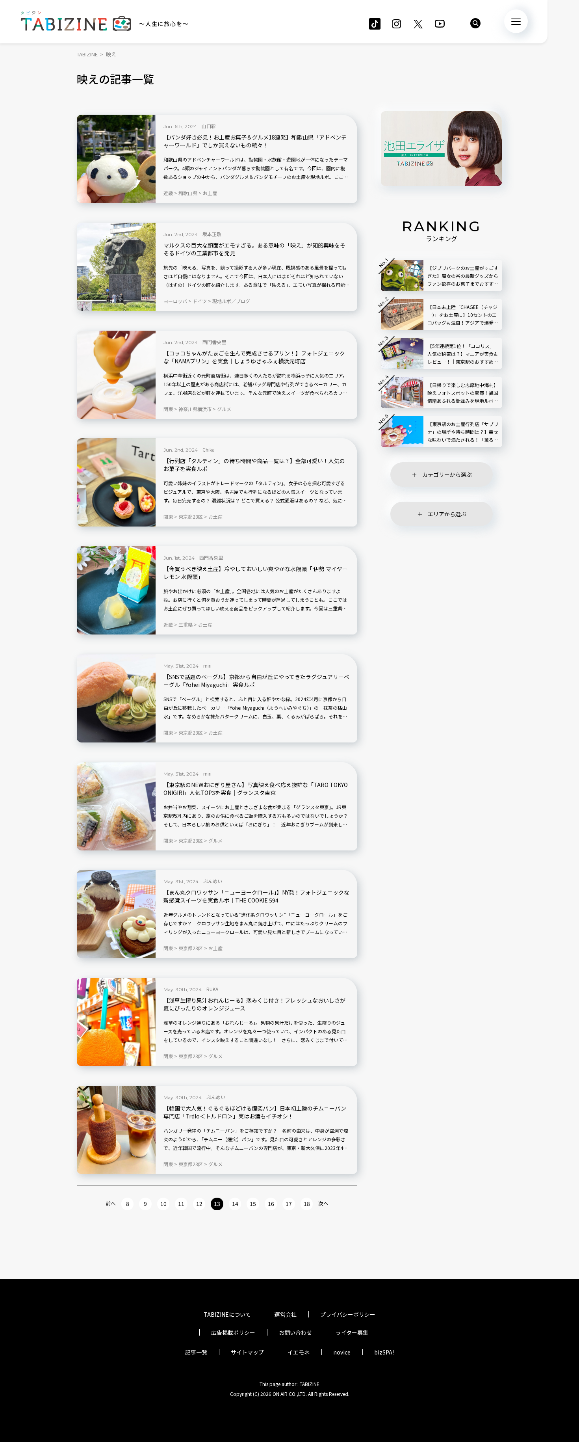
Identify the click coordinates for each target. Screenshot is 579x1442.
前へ (111, 1203)
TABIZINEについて (227, 1314)
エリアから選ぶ (447, 514)
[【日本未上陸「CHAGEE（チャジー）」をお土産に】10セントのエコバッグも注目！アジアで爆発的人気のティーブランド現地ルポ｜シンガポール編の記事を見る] (402, 314)
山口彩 (209, 126)
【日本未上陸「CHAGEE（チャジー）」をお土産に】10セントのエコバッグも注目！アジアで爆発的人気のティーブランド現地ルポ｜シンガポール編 (462, 315)
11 (181, 1204)
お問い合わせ (295, 1332)
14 (235, 1204)
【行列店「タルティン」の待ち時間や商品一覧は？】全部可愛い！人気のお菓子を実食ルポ (254, 465)
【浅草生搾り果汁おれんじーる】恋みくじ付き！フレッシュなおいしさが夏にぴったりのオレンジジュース (254, 1004)
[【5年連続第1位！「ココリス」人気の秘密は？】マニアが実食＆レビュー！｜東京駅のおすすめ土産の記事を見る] (402, 353)
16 (271, 1204)
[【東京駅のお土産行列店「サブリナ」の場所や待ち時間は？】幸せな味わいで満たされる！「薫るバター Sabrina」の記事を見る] (402, 431)
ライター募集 (352, 1332)
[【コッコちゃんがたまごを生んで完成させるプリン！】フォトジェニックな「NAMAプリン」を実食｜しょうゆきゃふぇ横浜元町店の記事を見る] (116, 375)
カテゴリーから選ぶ (447, 474)
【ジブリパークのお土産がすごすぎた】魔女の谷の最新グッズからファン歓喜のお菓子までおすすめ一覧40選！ (462, 276)
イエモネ (299, 1352)
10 (163, 1204)
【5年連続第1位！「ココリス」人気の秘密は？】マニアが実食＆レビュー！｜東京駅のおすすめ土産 (462, 354)
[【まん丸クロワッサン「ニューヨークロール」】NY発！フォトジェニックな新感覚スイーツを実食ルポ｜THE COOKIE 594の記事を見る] (116, 914)
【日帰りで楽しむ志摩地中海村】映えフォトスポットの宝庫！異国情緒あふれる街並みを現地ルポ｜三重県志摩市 (462, 393)
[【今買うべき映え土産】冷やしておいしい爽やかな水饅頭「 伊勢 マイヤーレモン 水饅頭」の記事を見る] (116, 590)
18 (307, 1204)
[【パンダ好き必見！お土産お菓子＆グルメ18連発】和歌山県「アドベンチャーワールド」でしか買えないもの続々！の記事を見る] (116, 159)
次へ (323, 1203)
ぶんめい (212, 881)
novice (342, 1352)
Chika (208, 449)
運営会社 (286, 1314)
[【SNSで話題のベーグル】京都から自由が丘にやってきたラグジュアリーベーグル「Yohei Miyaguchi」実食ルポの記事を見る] (116, 698)
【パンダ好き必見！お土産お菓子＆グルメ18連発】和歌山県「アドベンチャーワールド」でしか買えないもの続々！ (255, 141)
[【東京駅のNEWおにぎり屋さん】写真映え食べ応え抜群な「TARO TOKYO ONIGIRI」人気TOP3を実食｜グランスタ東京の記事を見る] (116, 806)
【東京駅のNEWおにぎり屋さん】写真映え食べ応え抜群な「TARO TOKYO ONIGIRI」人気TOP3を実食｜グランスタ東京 (255, 788)
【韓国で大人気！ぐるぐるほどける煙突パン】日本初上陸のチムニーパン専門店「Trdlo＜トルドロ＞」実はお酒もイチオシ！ (254, 1112)
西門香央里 (214, 342)
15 (253, 1204)
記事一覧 (196, 1352)
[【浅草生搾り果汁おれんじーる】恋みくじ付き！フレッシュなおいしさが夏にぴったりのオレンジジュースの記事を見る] (116, 1022)
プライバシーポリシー (347, 1314)
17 (289, 1204)
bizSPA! (384, 1352)
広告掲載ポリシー (233, 1332)
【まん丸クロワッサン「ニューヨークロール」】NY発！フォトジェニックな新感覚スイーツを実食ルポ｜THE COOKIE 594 (256, 896)
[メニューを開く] (516, 21)
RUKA (212, 989)
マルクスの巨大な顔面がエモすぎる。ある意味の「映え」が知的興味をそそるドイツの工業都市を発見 (254, 249)
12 (199, 1204)
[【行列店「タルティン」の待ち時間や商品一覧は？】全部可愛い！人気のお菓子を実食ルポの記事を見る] (116, 482)
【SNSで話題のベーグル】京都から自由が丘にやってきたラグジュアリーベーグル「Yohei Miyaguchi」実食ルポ (256, 680)
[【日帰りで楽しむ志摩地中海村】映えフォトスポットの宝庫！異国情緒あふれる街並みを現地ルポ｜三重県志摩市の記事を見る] (402, 392)
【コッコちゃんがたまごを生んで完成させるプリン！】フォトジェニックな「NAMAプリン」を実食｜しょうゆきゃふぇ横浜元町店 (254, 357)
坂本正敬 (211, 234)
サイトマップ (247, 1352)
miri (207, 665)
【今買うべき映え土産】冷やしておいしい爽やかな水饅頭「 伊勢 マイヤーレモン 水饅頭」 (255, 573)
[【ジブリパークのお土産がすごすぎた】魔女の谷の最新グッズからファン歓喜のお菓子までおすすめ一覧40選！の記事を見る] (402, 275)
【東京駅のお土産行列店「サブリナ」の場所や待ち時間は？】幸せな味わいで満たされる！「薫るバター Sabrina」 (462, 432)
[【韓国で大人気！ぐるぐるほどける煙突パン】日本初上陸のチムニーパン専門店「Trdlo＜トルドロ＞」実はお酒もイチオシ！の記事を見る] (116, 1130)
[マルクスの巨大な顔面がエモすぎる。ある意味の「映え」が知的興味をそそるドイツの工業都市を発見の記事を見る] (116, 267)
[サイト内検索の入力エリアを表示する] (475, 23)
